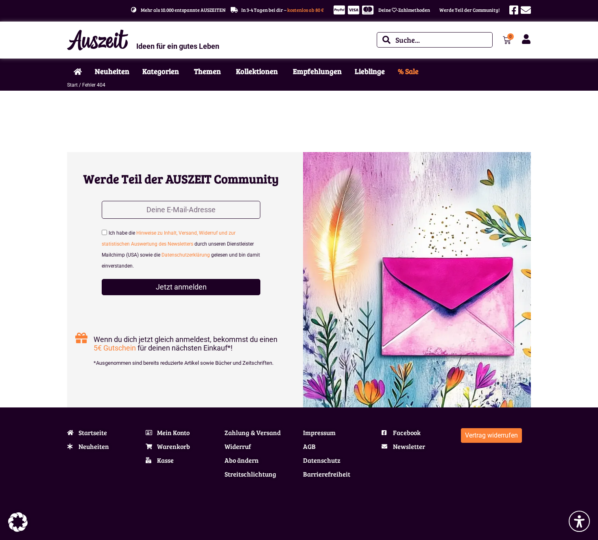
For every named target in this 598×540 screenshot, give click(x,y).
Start (72, 85)
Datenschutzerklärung (186, 255)
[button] (18, 522)
